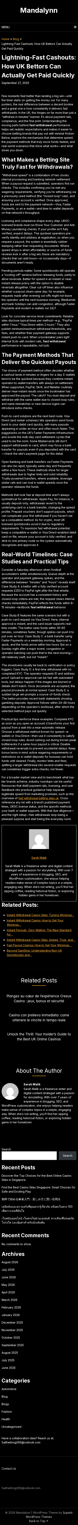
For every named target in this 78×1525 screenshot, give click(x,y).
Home (5, 39)
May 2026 (8, 1284)
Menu (6, 27)
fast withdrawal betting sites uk (38, 798)
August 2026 (10, 1262)
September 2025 (13, 1345)
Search (6, 1149)
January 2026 (11, 1315)
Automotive (9, 1389)
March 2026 (9, 1300)
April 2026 (8, 1292)
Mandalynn (39, 10)
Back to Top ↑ (39, 1521)
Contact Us (9, 1468)
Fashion (7, 1411)
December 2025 (12, 1322)
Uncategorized (11, 1426)
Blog (16, 39)
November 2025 (12, 1330)
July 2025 (8, 1360)
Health (6, 1419)
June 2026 (9, 1277)
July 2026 (8, 1269)
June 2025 (9, 1367)
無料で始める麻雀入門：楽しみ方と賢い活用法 (31, 1199)
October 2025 (11, 1337)
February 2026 (11, 1307)
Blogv (5, 1404)
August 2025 (10, 1352)
